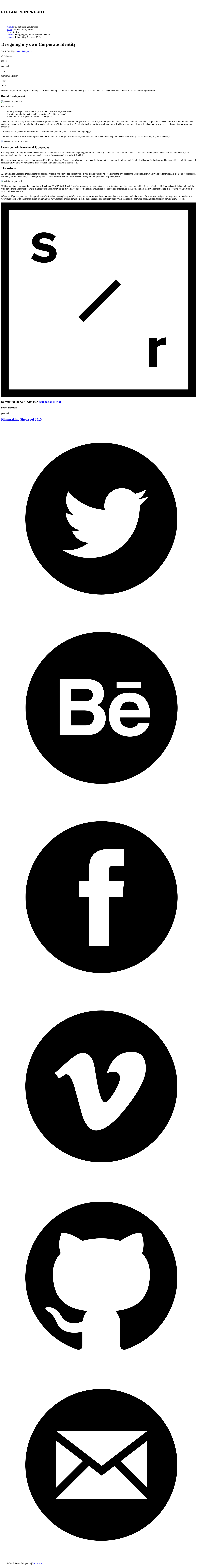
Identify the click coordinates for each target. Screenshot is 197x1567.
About (10, 27)
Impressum (37, 1563)
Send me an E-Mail (50, 401)
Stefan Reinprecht (23, 51)
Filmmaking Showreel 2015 (21, 419)
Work (9, 29)
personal (11, 34)
